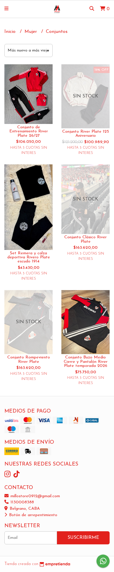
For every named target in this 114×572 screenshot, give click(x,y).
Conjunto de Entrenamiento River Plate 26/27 (28, 131)
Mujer (31, 31)
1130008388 (21, 502)
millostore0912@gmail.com (34, 496)
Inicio (10, 31)
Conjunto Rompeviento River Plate (28, 359)
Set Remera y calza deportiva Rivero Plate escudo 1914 (28, 257)
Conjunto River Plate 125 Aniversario (85, 133)
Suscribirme (83, 537)
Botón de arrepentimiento (32, 515)
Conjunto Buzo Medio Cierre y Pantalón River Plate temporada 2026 (86, 361)
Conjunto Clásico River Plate (85, 239)
